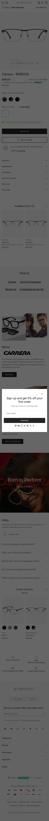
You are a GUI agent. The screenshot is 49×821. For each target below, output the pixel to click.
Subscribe (24, 420)
